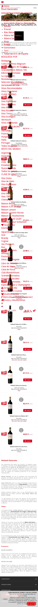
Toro (6, 50)
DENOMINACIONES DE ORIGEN (16, 13)
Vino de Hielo (7, 181)
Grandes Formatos (10, 275)
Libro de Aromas (9, 263)
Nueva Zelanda (8, 168)
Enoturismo (7, 256)
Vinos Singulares (9, 91)
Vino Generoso (8, 104)
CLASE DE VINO (8, 94)
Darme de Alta (10, 288)
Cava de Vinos (8, 266)
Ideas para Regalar (10, 259)
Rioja (6, 41)
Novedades (6, 79)
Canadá (5, 159)
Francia (4, 133)
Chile (3, 162)
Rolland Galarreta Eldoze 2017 (19, 416)
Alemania (5, 130)
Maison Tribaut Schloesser (14, 222)
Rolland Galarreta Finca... (19, 355)
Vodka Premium (9, 250)
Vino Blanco (7, 107)
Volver (35, 8)
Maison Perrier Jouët (11, 219)
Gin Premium (7, 244)
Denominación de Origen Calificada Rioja (23, 511)
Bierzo (7, 17)
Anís (3, 235)
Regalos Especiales (10, 278)
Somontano (9, 47)
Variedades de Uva (10, 85)
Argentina (6, 153)
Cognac (4, 241)
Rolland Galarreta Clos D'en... (19, 446)
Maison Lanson (8, 209)
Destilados (6, 228)
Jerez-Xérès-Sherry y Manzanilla (19, 23)
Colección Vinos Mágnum (13, 64)
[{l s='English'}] (2, 306)
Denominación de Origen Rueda (19, 537)
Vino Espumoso (8, 101)
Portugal (5, 143)
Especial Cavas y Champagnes (15, 285)
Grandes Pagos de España (14, 67)
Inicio (6, 6)
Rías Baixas (9, 32)
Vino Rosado (7, 110)
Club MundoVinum (10, 272)
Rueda (7, 44)
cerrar (5, 599)
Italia (3, 140)
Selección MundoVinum (12, 82)
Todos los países (9, 146)
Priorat (7, 29)
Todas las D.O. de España (16, 53)
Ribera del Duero (30, 522)
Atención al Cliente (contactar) (17, 297)
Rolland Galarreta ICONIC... (19, 324)
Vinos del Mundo (9, 123)
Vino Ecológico (8, 116)
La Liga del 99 (8, 76)
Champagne (7, 187)
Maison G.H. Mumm (11, 206)
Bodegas (5, 60)
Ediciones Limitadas (10, 73)
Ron (3, 247)
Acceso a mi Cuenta (12, 291)
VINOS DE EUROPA (10, 126)
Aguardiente (7, 232)
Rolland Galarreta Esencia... (19, 385)
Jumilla (7, 26)
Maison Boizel (8, 203)
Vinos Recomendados (11, 88)
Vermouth (6, 119)
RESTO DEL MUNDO (11, 149)
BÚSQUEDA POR (9, 57)
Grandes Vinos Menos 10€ (14, 70)
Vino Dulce (6, 98)
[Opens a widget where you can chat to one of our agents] (31, 604)
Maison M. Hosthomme (12, 216)
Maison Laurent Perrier (12, 212)
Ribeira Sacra (10, 38)
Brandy (4, 238)
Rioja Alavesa (23, 484)
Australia (5, 156)
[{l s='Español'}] (2, 303)
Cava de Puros (8, 269)
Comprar (28, 318)
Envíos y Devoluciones (14, 300)
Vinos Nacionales (9, 9)
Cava (6, 20)
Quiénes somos (11, 294)
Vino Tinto (6, 113)
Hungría (5, 136)
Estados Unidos (8, 165)
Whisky (4, 253)
